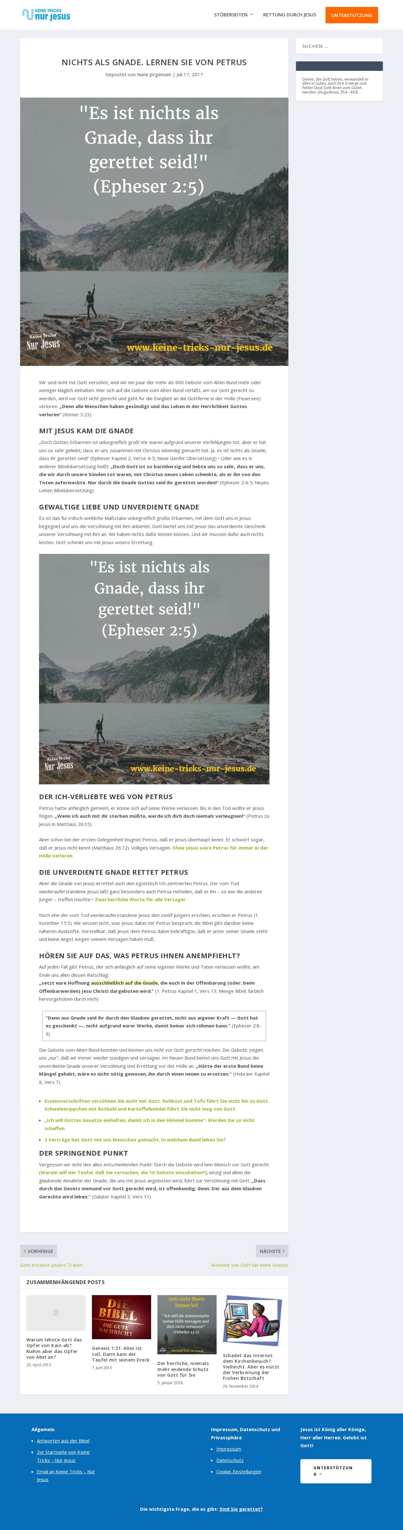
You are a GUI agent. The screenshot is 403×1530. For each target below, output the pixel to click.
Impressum (228, 1449)
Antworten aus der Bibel (63, 1440)
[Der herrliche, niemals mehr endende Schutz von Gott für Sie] (187, 1324)
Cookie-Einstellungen (238, 1471)
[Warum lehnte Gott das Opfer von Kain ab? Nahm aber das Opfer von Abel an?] (56, 1313)
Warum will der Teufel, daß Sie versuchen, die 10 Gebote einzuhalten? (123, 1172)
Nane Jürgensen (154, 74)
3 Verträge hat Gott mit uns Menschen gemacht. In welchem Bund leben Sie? (135, 1139)
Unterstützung (351, 15)
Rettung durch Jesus (289, 15)
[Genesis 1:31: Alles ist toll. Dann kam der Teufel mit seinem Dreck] (121, 1317)
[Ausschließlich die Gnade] (154, 669)
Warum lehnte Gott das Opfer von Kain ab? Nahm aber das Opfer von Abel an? (54, 1348)
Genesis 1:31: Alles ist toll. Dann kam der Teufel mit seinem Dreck (121, 1353)
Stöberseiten (230, 15)
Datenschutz (230, 1460)
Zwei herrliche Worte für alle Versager (140, 899)
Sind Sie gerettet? (241, 1509)
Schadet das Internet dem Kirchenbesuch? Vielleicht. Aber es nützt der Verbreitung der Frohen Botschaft (251, 1366)
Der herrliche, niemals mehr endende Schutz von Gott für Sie (183, 1369)
